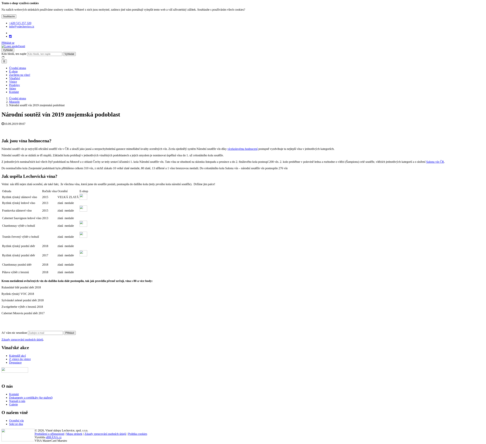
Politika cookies (137, 433)
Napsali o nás (17, 401)
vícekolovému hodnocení (242, 148)
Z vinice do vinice (20, 359)
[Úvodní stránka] (13, 46)
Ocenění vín (16, 420)
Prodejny (14, 85)
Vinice (13, 81)
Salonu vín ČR (435, 161)
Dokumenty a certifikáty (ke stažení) (31, 397)
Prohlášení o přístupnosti (49, 433)
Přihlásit (69, 332)
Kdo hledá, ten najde (14, 53)
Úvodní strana (17, 68)
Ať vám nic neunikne (15, 332)
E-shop (13, 71)
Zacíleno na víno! (19, 74)
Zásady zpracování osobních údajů (22, 339)
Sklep (12, 88)
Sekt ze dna (16, 424)
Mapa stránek (74, 433)
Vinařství (14, 78)
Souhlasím (9, 16)
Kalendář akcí (17, 355)
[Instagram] (10, 36)
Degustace (15, 362)
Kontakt (14, 92)
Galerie (13, 404)
